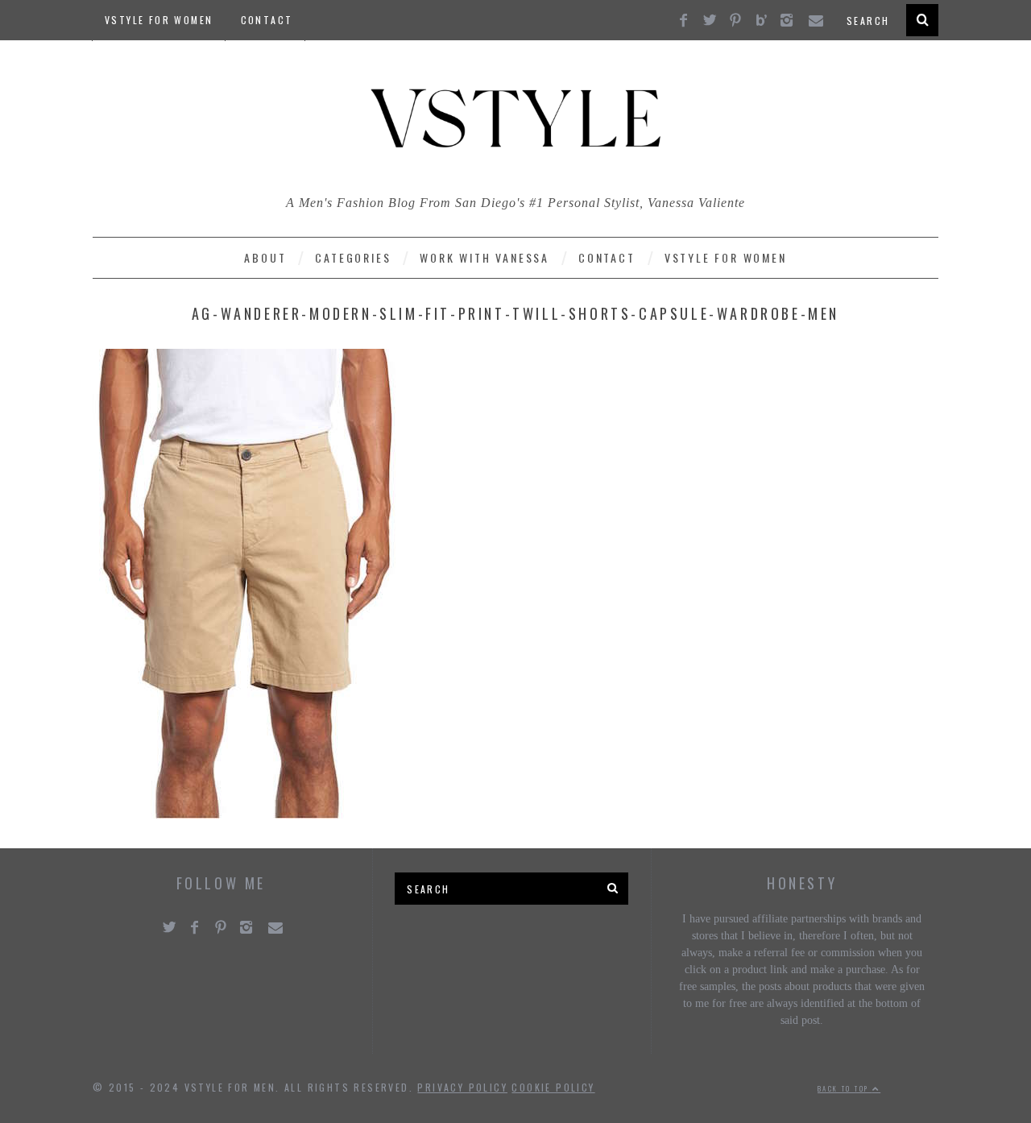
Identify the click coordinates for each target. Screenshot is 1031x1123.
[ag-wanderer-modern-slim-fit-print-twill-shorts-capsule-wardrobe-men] (246, 814)
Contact (267, 20)
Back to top (845, 1088)
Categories (353, 257)
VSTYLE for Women (159, 20)
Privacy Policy (462, 1087)
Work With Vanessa (484, 257)
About (265, 257)
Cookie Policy (552, 1087)
